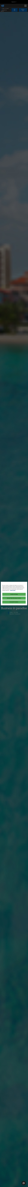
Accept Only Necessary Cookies (14, 598)
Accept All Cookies (14, 601)
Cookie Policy (12, 590)
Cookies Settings (14, 594)
